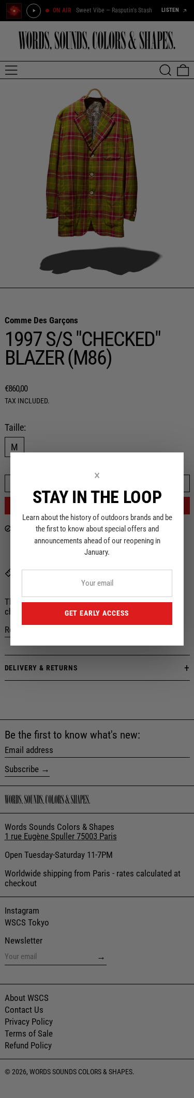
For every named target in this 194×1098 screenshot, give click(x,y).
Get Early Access (97, 613)
